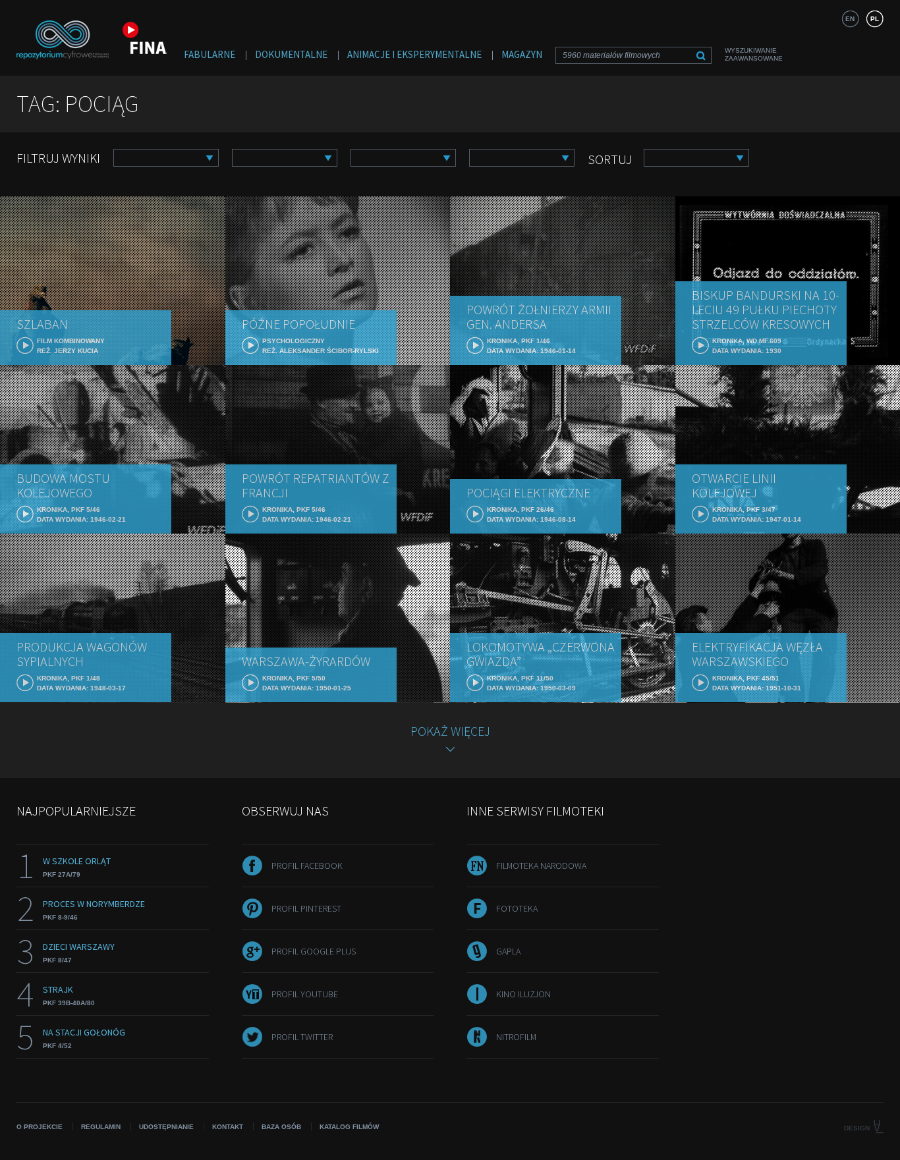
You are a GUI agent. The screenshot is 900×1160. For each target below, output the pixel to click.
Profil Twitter (302, 1037)
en (850, 18)
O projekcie (39, 1126)
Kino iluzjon (523, 994)
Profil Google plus (313, 951)
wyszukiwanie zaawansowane (754, 54)
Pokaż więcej (450, 731)
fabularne (209, 54)
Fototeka (517, 908)
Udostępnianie (166, 1126)
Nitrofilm (516, 1037)
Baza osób (281, 1126)
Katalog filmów (349, 1126)
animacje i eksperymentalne (414, 54)
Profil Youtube (304, 994)
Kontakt (227, 1126)
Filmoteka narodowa (541, 865)
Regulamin (101, 1126)
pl (874, 18)
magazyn (521, 54)
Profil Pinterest (306, 908)
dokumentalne (291, 54)
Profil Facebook (307, 865)
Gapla (508, 951)
